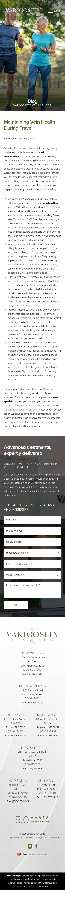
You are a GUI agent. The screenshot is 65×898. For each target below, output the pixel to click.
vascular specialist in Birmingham (38, 405)
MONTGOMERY (31, 686)
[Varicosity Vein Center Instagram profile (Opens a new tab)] (31, 846)
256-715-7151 (32, 764)
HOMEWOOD (31, 653)
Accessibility (54, 837)
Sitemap (28, 837)
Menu (57, 11)
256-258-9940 (18, 797)
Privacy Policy (40, 837)
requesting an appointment (18, 409)
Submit (13, 605)
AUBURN (14, 714)
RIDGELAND (46, 714)
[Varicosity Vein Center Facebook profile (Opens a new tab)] (36, 846)
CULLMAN (46, 780)
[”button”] (32, 822)
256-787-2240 (47, 793)
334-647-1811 (32, 698)
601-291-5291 (48, 731)
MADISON (16, 780)
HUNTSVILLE (31, 747)
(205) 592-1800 (32, 670)
